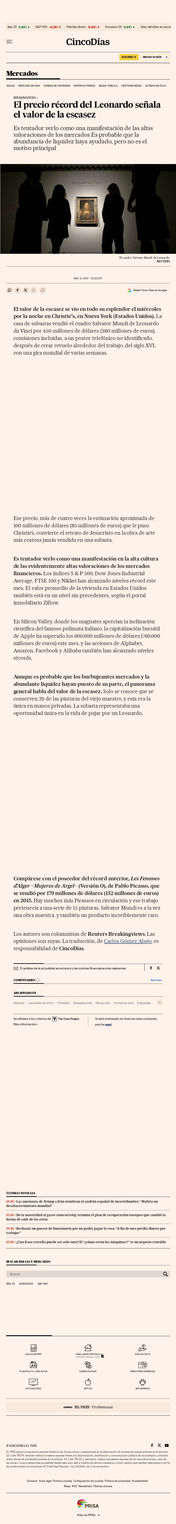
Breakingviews (25, 97)
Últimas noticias (156, 85)
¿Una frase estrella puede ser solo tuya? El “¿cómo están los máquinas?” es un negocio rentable (91, 1242)
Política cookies (62, 1481)
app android (142, 1388)
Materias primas (84, 85)
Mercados (22, 73)
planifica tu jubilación (33, 1371)
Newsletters (85, 1486)
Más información (25, 1024)
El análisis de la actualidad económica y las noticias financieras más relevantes (73, 968)
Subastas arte (82, 1003)
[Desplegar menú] (9, 41)
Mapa (67, 1486)
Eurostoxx (26, 1284)
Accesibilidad (140, 1481)
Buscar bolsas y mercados (28, 1261)
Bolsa (11, 85)
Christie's (63, 1003)
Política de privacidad (117, 1481)
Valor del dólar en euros (155, 27)
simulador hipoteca (88, 1354)
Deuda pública (108, 85)
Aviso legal (45, 1481)
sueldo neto (142, 1354)
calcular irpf (33, 1354)
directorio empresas (142, 1371)
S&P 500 (41, 27)
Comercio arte (123, 1003)
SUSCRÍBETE (129, 57)
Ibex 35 (12, 27)
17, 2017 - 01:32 (88, 278)
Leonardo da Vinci (40, 1003)
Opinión (19, 1003)
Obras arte (103, 1003)
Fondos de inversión (57, 85)
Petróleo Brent (76, 27)
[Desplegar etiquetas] (160, 1002)
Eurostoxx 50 (113, 27)
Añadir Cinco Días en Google (150, 290)
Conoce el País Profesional (88, 1407)
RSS (74, 1486)
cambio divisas (87, 1371)
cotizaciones (33, 1388)
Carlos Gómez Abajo (128, 941)
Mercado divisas (29, 85)
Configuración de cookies (88, 1481)
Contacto (32, 1481)
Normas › (157, 980)
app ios (88, 1388)
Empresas (144, 1003)
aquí (108, 1024)
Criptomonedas (131, 85)
